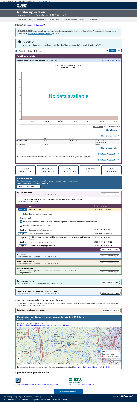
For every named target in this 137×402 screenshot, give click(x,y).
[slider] (117, 124)
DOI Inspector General (37, 400)
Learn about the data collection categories (32, 183)
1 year (40, 51)
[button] (68, 344)
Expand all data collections (29, 186)
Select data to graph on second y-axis (37, 214)
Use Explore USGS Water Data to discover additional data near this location (44, 325)
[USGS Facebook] (122, 397)
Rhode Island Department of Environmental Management (36, 384)
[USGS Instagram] (132, 397)
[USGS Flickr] (127, 397)
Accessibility (28, 396)
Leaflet (24, 364)
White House (52, 400)
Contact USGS (48, 396)
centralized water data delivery (40, 34)
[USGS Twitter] (119, 397)
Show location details (111, 310)
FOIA (70, 400)
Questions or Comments (68, 391)
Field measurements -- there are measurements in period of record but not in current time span (60, 221)
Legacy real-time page (34, 25)
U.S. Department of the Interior (15, 400)
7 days (21, 51)
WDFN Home (21, 20)
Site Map (38, 396)
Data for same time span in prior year (37, 225)
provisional (116, 127)
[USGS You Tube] (129, 397)
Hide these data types (110, 194)
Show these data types (109, 256)
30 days (30, 51)
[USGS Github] (124, 397)
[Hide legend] (119, 351)
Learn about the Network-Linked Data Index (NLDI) (91, 367)
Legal (20, 396)
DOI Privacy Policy (10, 396)
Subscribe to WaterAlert (110, 60)
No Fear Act (62, 400)
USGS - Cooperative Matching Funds (81, 384)
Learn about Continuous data (28, 201)
